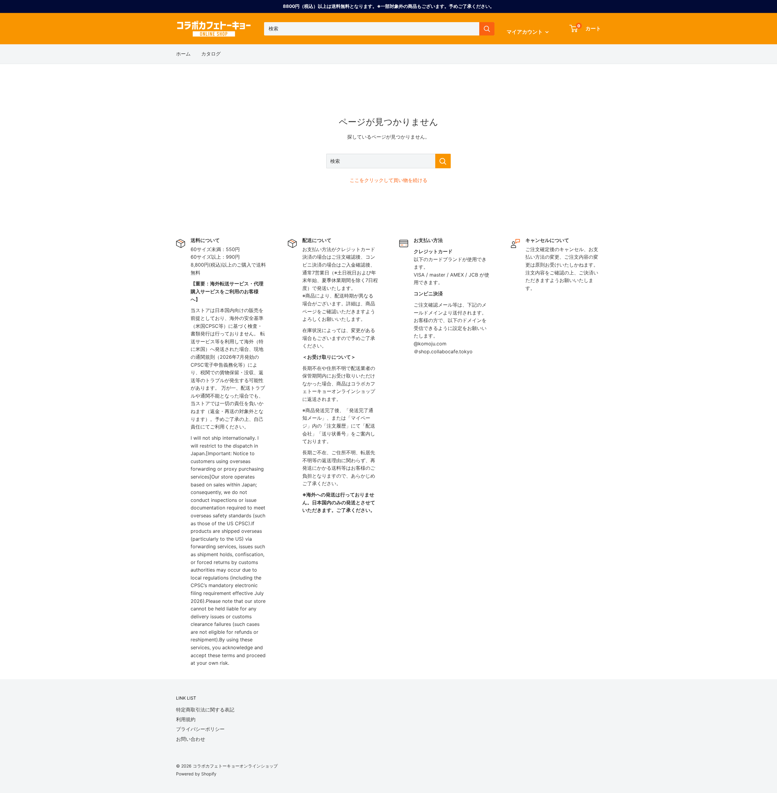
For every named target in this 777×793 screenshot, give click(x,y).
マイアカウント (525, 32)
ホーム (183, 54)
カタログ (211, 54)
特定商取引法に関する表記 (205, 710)
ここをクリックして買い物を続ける (388, 180)
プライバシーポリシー (200, 729)
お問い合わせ (190, 739)
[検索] (486, 28)
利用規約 (185, 719)
